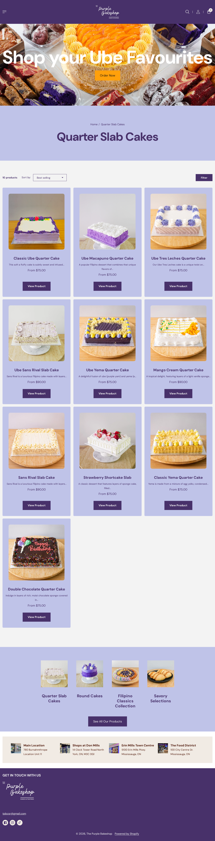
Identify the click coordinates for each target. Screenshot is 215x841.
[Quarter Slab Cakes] (54, 682)
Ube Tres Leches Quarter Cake (178, 258)
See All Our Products (107, 721)
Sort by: (26, 177)
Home (94, 124)
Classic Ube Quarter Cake (36, 258)
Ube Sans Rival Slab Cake (36, 370)
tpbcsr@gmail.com (14, 813)
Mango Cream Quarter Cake (178, 370)
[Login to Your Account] (198, 12)
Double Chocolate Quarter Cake (36, 589)
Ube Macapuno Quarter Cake (107, 258)
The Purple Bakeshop (99, 833)
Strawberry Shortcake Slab (107, 477)
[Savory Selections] (160, 682)
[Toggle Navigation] (4, 12)
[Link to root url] (107, 11)
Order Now (107, 75)
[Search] (187, 12)
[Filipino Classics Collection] (125, 684)
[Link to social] (5, 822)
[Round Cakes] (89, 679)
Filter (204, 177)
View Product (37, 286)
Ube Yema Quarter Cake (107, 370)
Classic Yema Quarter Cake (178, 477)
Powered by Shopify (127, 833)
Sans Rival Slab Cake (36, 477)
